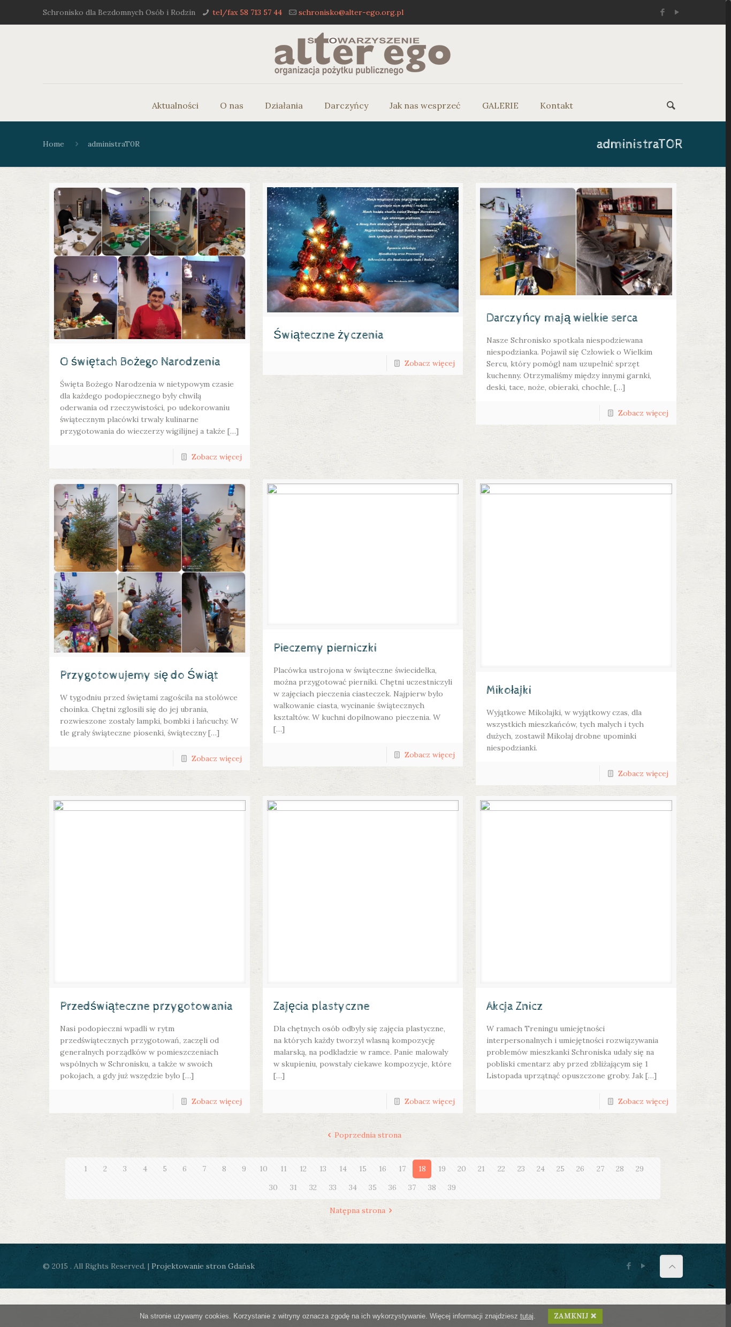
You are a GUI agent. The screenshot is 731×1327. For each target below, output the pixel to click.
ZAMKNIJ (571, 1316)
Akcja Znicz (514, 1007)
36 (393, 1187)
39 (452, 1187)
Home (53, 144)
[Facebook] (662, 12)
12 (303, 1168)
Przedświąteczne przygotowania (146, 1007)
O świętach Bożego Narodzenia (140, 362)
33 (333, 1187)
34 (353, 1187)
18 (422, 1168)
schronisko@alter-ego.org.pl (351, 12)
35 (373, 1187)
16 (382, 1168)
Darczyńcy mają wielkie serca (562, 318)
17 (402, 1168)
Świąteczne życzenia (328, 335)
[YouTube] (677, 12)
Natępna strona (357, 1210)
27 (600, 1168)
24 (541, 1168)
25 (561, 1168)
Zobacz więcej (217, 457)
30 (273, 1187)
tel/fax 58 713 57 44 (247, 12)
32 (313, 1187)
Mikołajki (508, 690)
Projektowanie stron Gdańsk (203, 1266)
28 (620, 1168)
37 (412, 1187)
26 (580, 1168)
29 (640, 1168)
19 (442, 1168)
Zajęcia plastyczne (321, 1007)
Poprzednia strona (367, 1135)
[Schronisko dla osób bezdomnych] (363, 54)
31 (293, 1187)
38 (432, 1187)
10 (264, 1168)
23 (521, 1168)
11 (283, 1168)
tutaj (527, 1316)
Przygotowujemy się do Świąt (139, 675)
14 (343, 1168)
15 (363, 1168)
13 (322, 1168)
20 (462, 1168)
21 (481, 1168)
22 (501, 1168)
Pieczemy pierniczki (325, 648)
